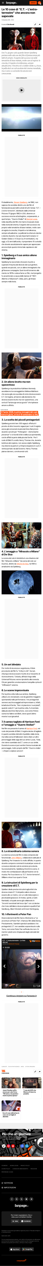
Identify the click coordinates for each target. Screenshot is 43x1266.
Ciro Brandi (10, 24)
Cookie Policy (6, 1168)
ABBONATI (33, 2)
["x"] (17, 1146)
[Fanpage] (21, 1205)
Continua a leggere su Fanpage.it (21, 996)
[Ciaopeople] (21, 1260)
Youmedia (5, 1165)
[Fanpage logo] (11, 3)
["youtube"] (13, 1146)
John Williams (16, 858)
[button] (39, 24)
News (22, 1066)
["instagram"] (8, 1146)
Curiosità (4, 1066)
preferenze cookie (7, 1172)
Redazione (34, 1168)
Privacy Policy (25, 1165)
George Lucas (31, 219)
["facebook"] (22, 1146)
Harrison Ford (31, 728)
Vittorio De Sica (22, 564)
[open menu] (2, 3)
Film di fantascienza (14, 1066)
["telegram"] (27, 1146)
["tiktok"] (4, 1146)
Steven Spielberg (20, 202)
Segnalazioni (14, 1165)
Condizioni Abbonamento (20, 1168)
